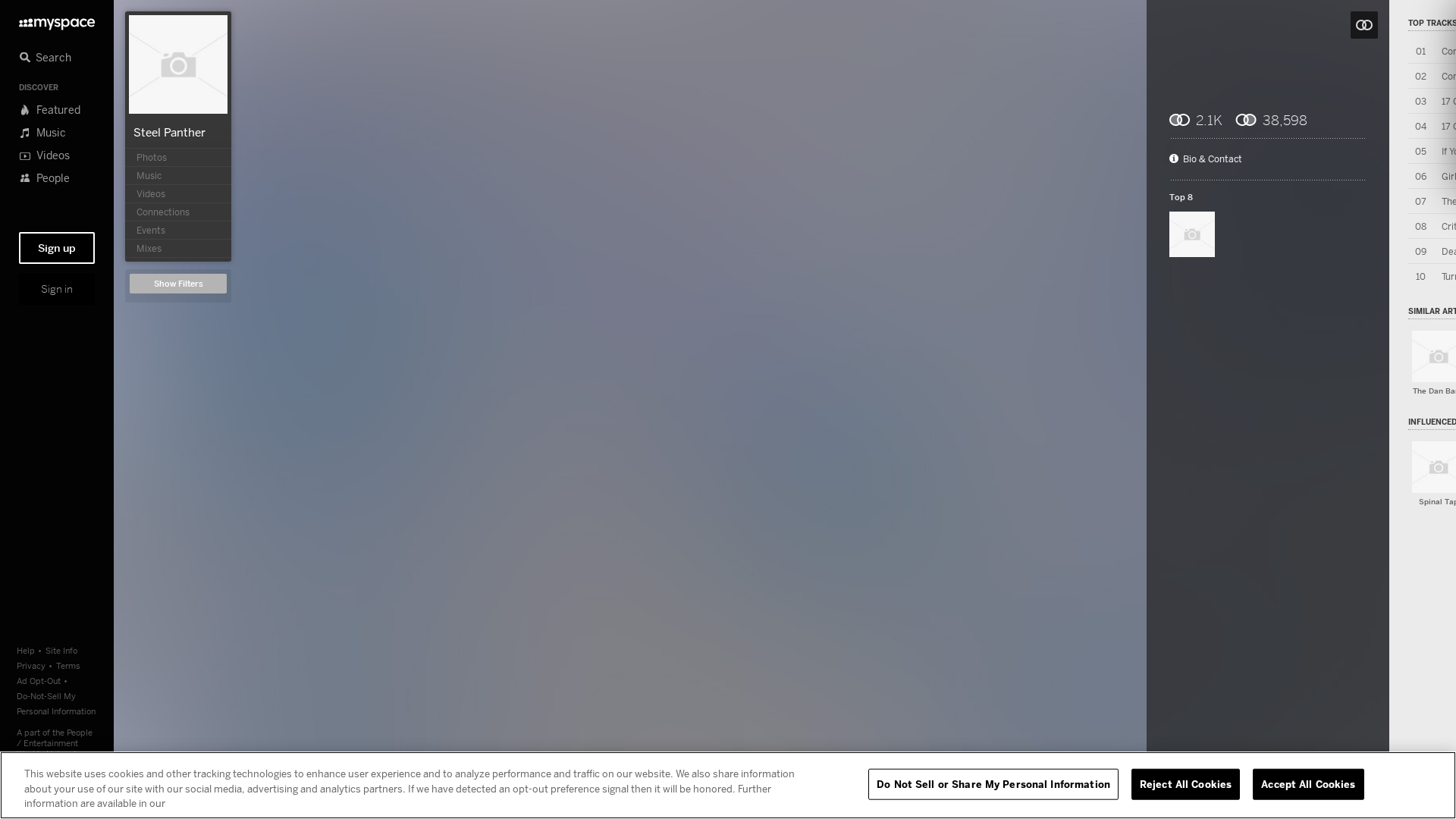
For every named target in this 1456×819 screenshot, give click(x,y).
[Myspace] (57, 20)
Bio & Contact (1212, 159)
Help (26, 650)
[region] (728, 785)
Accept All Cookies (1308, 783)
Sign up (57, 248)
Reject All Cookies (1186, 783)
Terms (68, 665)
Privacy (31, 665)
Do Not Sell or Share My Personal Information (993, 783)
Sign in (57, 289)
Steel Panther (169, 132)
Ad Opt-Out (39, 680)
